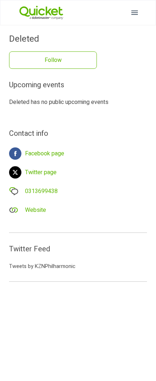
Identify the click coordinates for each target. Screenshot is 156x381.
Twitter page (41, 172)
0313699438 (41, 191)
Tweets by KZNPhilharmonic (42, 266)
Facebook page (44, 153)
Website (35, 210)
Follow (53, 60)
